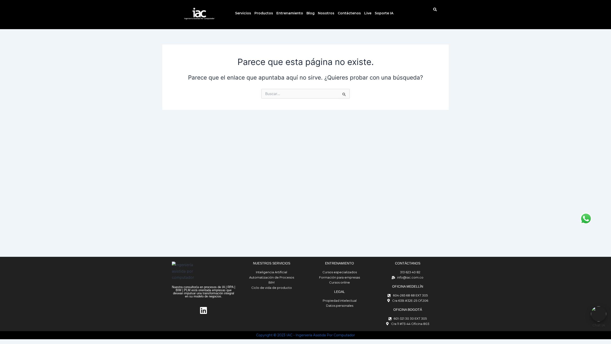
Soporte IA (384, 13)
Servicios (243, 13)
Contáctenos (349, 13)
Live (367, 13)
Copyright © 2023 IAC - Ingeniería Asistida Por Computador (305, 335)
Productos (263, 13)
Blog (310, 13)
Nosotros (326, 13)
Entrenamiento (289, 13)
